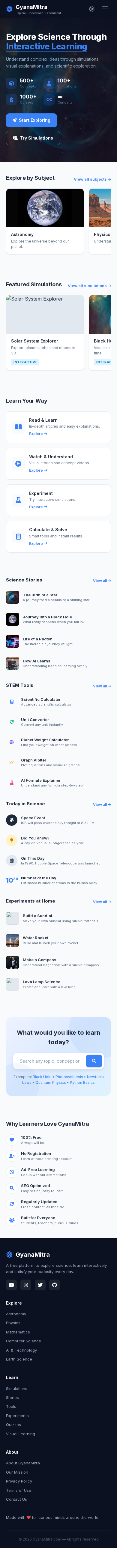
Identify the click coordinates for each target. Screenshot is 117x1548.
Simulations (16, 1388)
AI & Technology (21, 1350)
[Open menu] (105, 9)
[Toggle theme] (91, 9)
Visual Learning (20, 1433)
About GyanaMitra (23, 1463)
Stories (12, 1397)
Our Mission (17, 1472)
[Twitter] (40, 1285)
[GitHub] (54, 1285)
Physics (13, 1322)
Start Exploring (34, 120)
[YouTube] (11, 1285)
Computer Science (23, 1341)
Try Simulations (36, 137)
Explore (36, 433)
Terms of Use (18, 1490)
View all (100, 580)
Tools (11, 1406)
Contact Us (16, 1499)
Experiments (17, 1415)
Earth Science (19, 1359)
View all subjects (90, 179)
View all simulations (87, 285)
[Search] (94, 1061)
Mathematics (18, 1332)
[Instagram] (25, 1285)
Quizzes (13, 1424)
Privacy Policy (19, 1481)
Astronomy (16, 1313)
